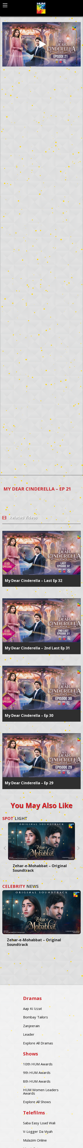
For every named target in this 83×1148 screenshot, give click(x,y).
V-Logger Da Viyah (38, 1131)
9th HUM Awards (36, 1072)
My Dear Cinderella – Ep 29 (29, 782)
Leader (28, 1034)
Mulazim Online (35, 1140)
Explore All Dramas (38, 1043)
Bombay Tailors (35, 1017)
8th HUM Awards (36, 1081)
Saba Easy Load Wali (39, 1123)
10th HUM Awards (38, 1064)
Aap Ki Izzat (32, 1008)
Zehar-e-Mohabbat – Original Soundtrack (40, 868)
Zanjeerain (31, 1025)
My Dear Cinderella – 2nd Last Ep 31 (37, 648)
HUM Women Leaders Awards (41, 1091)
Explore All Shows (37, 1101)
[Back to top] (68, 1137)
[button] (4, 847)
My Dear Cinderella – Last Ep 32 (33, 580)
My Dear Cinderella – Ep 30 (29, 715)
